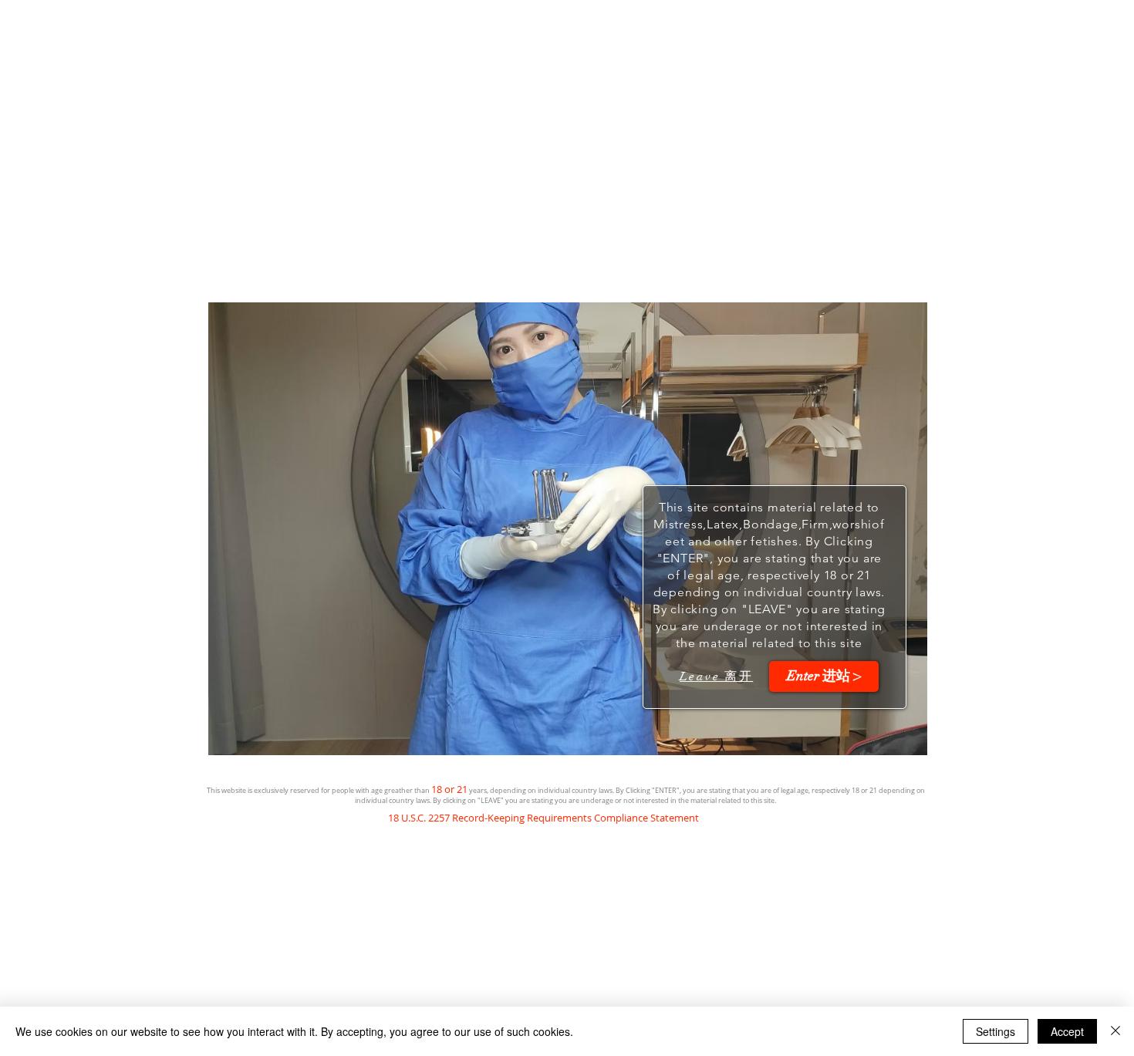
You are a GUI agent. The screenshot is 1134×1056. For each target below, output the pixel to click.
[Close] (1115, 1031)
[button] (824, 676)
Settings (995, 1031)
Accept (1067, 1031)
